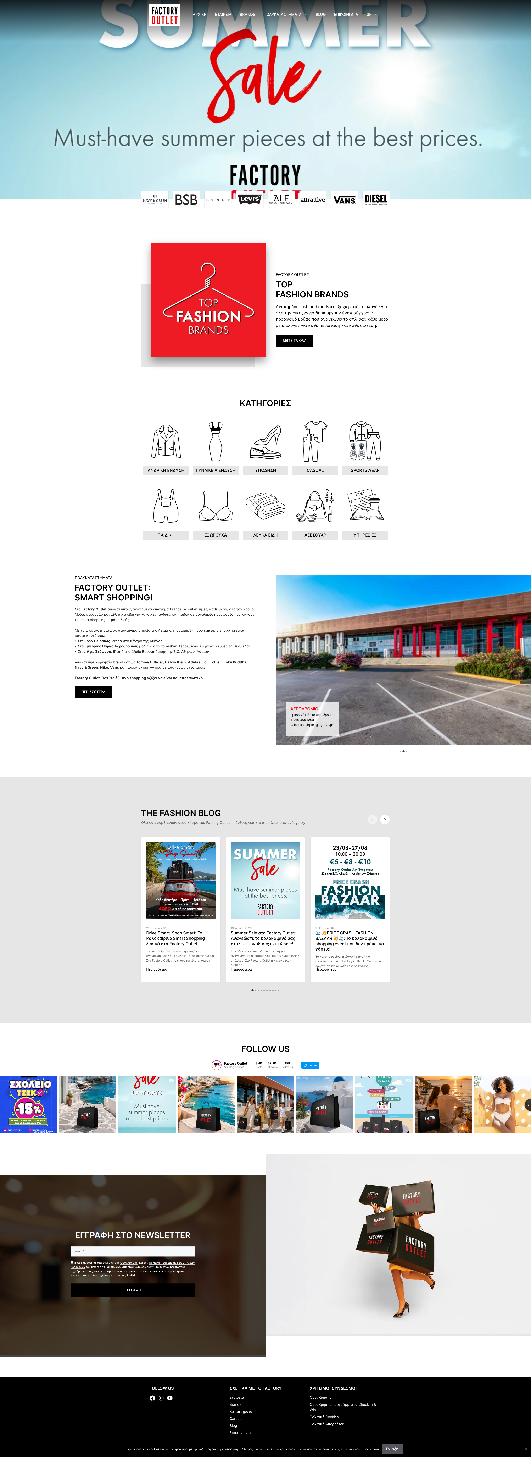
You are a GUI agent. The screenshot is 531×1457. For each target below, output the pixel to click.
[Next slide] (385, 820)
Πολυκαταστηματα (283, 14)
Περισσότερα (156, 969)
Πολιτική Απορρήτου (327, 1424)
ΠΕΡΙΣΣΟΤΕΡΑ (93, 692)
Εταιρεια (223, 14)
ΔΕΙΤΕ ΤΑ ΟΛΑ (295, 340)
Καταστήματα (241, 1411)
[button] (400, 751)
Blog (321, 14)
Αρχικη (200, 14)
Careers (236, 1419)
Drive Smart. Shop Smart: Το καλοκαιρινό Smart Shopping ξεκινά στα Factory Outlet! (175, 938)
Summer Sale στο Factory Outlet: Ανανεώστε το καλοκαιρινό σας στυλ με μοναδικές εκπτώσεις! (263, 938)
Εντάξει (392, 1449)
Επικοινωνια (346, 14)
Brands (247, 14)
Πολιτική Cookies (324, 1417)
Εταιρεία (237, 1397)
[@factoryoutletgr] (216, 1065)
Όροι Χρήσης (129, 1262)
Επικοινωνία (240, 1433)
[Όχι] (526, 1449)
